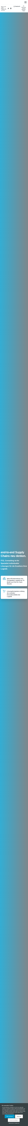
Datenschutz (11, 1123)
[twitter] (8, 8)
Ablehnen (19, 1116)
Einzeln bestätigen (14, 1120)
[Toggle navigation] (25, 2)
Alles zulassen (9, 1116)
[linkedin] (11, 8)
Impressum (17, 1123)
